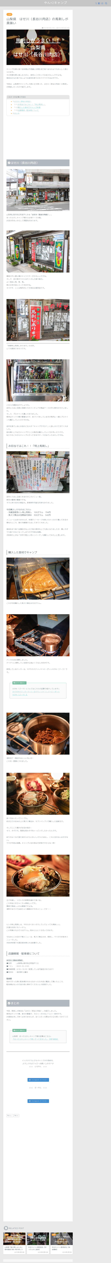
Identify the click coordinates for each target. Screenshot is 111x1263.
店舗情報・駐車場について (28, 110)
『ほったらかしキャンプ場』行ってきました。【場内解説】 (35, 1039)
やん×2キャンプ (55, 3)
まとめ (16, 113)
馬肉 (17, 1115)
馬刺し (10, 1115)
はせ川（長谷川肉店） (23, 101)
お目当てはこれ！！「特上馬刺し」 (32, 104)
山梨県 (9, 14)
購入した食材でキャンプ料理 (29, 107)
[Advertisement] (38, 140)
